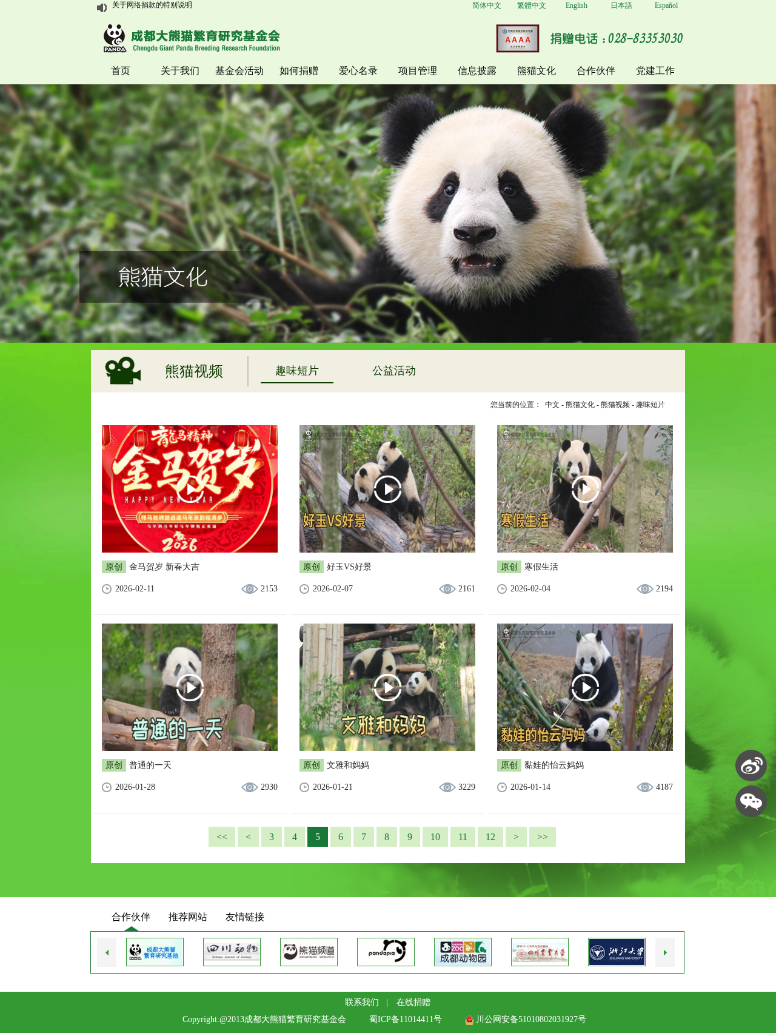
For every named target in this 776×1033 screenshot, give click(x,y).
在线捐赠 (413, 1002)
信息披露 (477, 71)
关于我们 (180, 71)
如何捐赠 (298, 71)
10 (435, 837)
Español (666, 5)
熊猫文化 (536, 71)
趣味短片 (297, 371)
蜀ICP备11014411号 (405, 1019)
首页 (120, 71)
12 (490, 837)
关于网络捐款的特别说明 (152, 8)
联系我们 (362, 1002)
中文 (552, 404)
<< (221, 837)
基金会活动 (239, 71)
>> (542, 837)
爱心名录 (358, 71)
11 (462, 837)
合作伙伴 (596, 71)
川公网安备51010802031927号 (529, 1019)
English (576, 5)
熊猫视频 (615, 404)
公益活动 (394, 371)
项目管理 (417, 71)
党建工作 (655, 71)
